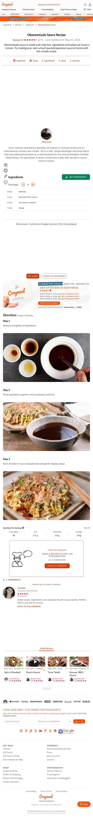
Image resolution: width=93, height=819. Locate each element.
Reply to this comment (29, 606)
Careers (50, 759)
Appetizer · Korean (12, 669)
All (3, 14)
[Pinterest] (45, 731)
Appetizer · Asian (55, 669)
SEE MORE (33, 276)
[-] (23, 184)
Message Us (42, 5)
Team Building (47, 9)
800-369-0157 (55, 5)
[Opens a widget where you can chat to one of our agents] (84, 804)
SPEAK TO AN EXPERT (54, 276)
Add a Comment (57, 565)
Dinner (67, 14)
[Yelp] (36, 731)
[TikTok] (31, 731)
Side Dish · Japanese (34, 669)
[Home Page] (7, 4)
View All (87, 528)
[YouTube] (41, 731)
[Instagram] (21, 731)
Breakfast (29, 14)
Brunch (42, 14)
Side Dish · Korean (78, 669)
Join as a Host (53, 756)
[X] (50, 731)
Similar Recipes (46, 648)
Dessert (55, 14)
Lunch (78, 14)
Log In (40, 584)
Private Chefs (29, 9)
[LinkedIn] (55, 731)
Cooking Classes (9, 9)
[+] (33, 184)
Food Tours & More (68, 9)
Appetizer (15, 14)
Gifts (89, 9)
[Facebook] (26, 731)
